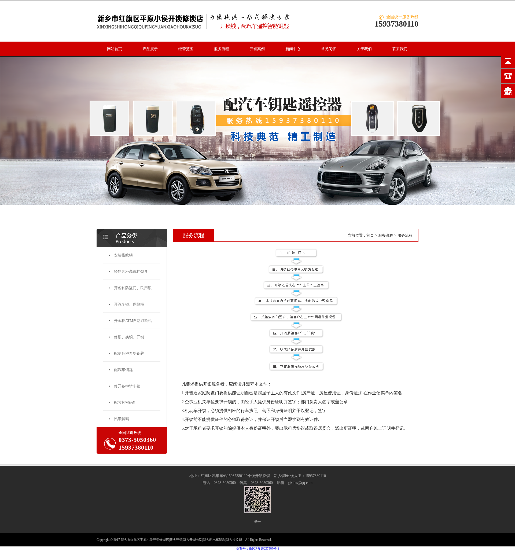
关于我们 (364, 49)
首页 (370, 235)
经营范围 (185, 49)
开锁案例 (257, 49)
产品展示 (150, 49)
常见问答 (328, 49)
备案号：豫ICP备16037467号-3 (257, 548)
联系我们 (399, 49)
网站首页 (114, 49)
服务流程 (221, 49)
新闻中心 (292, 49)
